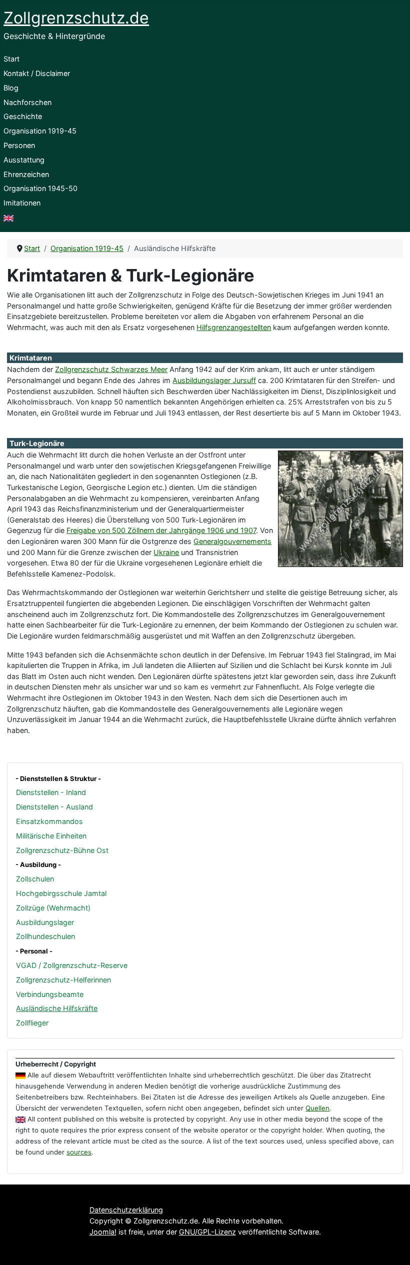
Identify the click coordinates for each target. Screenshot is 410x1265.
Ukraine (166, 552)
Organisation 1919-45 (40, 130)
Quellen (318, 1108)
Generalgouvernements (233, 541)
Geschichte (23, 116)
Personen (19, 145)
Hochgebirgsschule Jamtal (61, 893)
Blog (11, 88)
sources (79, 1152)
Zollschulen (35, 878)
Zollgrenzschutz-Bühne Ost (62, 850)
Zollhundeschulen (45, 936)
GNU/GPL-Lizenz (207, 1232)
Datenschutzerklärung (126, 1210)
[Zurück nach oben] (393, 1247)
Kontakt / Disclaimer (37, 73)
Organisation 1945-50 (41, 188)
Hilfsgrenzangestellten (233, 327)
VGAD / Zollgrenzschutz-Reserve (72, 965)
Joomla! (103, 1232)
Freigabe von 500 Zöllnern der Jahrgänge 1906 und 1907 (161, 530)
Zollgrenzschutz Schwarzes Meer (111, 369)
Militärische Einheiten (51, 836)
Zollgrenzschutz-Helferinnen (63, 980)
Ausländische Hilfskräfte (57, 1008)
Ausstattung (24, 160)
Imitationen (22, 202)
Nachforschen (28, 102)
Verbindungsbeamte (50, 994)
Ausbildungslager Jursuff (214, 380)
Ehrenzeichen (26, 174)
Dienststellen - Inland (51, 792)
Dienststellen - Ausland (54, 806)
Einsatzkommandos (49, 821)
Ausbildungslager (45, 922)
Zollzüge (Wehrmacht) (53, 908)
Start (12, 58)
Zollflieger (32, 1022)
